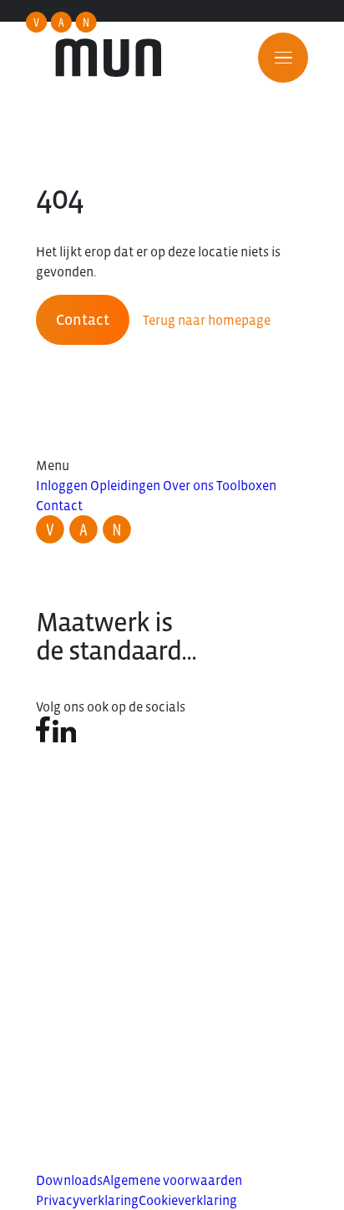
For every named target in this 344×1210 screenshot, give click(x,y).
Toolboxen (246, 485)
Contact (82, 319)
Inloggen (62, 485)
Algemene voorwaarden (172, 1179)
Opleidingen (125, 485)
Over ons (188, 485)
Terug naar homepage (207, 319)
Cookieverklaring (188, 1199)
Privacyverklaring (87, 1199)
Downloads (69, 1179)
